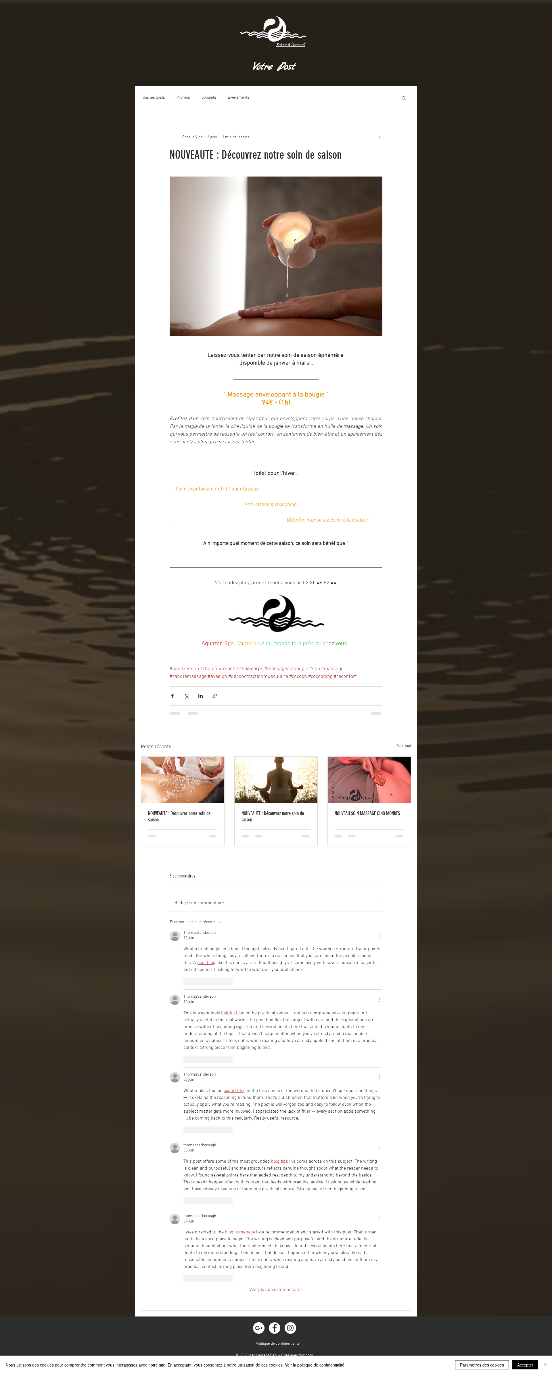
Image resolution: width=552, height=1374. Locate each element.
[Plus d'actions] (378, 137)
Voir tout (404, 745)
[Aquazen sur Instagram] (290, 1328)
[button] (404, 97)
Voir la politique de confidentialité (314, 1365)
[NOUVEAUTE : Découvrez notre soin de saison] (182, 780)
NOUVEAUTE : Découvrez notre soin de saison (179, 816)
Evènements (238, 97)
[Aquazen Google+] (258, 1328)
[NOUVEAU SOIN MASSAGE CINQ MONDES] (369, 780)
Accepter (525, 1365)
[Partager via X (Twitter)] (186, 696)
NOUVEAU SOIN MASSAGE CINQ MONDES (367, 813)
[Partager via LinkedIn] (200, 696)
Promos (183, 97)
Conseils (209, 97)
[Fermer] (545, 1364)
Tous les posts (153, 97)
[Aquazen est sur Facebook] (274, 1328)
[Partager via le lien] (214, 696)
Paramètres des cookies (482, 1365)
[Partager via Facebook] (172, 696)
